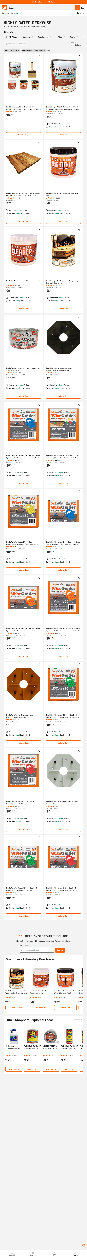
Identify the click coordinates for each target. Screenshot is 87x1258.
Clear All (50, 50)
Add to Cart (63, 135)
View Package (24, 135)
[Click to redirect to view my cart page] (82, 8)
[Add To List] (39, 56)
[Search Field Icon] (77, 7)
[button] (77, 43)
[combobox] (41, 8)
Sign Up (60, 950)
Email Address (25, 945)
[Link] (23, 96)
